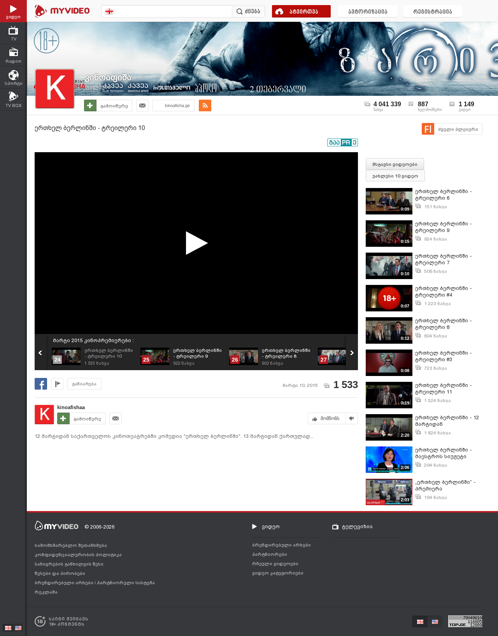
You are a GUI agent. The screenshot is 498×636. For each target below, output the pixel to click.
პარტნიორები (269, 554)
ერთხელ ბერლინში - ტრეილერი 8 (443, 324)
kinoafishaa (71, 407)
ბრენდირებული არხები (65, 582)
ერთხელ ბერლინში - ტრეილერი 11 (443, 388)
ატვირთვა (303, 12)
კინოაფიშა (108, 77)
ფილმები (98, 87)
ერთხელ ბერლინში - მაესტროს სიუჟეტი (443, 453)
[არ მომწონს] (352, 418)
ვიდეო (271, 526)
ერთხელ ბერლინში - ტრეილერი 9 (443, 227)
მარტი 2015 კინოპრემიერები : (93, 340)
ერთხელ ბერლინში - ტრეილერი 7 (443, 259)
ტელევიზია (357, 526)
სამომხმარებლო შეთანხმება (71, 545)
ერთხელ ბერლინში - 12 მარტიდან (447, 421)
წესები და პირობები (60, 573)
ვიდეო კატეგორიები (277, 573)
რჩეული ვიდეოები (275, 563)
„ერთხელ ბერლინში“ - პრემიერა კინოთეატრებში (445, 485)
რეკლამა (46, 592)
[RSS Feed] (205, 105)
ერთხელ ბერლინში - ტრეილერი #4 (443, 291)
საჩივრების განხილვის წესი (69, 564)
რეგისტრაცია (432, 12)
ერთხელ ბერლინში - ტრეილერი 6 (443, 194)
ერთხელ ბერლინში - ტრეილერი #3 (443, 356)
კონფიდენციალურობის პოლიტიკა (78, 554)
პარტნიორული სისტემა (126, 582)
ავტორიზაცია (368, 12)
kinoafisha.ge (177, 105)
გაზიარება (84, 384)
